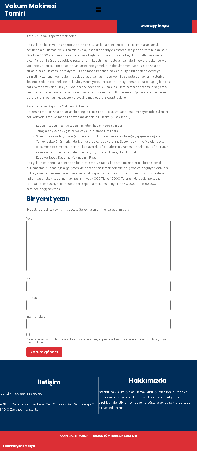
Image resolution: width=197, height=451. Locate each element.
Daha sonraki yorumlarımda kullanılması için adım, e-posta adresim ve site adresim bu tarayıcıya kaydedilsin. (96, 341)
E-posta (33, 297)
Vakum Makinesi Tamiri (30, 10)
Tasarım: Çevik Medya (18, 446)
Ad (29, 278)
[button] (98, 10)
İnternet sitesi (36, 316)
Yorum (31, 218)
